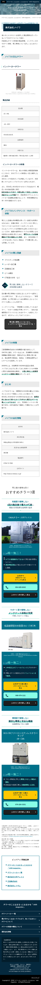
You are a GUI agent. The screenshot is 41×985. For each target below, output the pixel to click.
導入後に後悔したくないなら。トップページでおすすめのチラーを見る (20, 324)
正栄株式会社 (12, 881)
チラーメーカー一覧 (15, 872)
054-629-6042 (20, 587)
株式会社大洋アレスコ (16, 877)
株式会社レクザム (14, 886)
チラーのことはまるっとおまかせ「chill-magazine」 (10, 3)
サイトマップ (35, 977)
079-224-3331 (20, 804)
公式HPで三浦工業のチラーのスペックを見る (20, 686)
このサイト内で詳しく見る (20, 595)
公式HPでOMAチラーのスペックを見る (20, 578)
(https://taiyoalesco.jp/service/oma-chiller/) (21, 836)
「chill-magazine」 (20, 9)
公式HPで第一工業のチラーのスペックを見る (20, 795)
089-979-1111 (20, 695)
